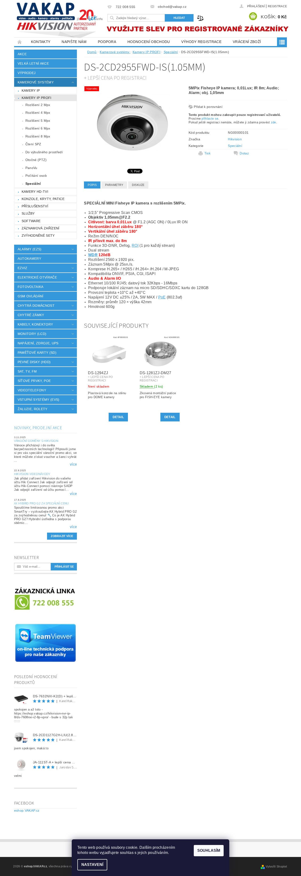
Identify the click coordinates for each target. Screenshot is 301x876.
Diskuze (138, 185)
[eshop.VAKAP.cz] (59, 21)
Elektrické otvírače (37, 277)
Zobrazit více (62, 536)
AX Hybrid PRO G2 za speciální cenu (41, 503)
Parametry (114, 185)
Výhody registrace (201, 42)
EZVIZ (23, 268)
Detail (118, 417)
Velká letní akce (33, 63)
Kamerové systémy (36, 82)
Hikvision (235, 139)
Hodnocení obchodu (148, 42)
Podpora (107, 42)
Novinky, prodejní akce (38, 428)
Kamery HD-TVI (35, 191)
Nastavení (92, 865)
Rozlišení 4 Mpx (37, 112)
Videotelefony (32, 390)
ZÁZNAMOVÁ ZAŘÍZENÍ (40, 228)
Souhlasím (208, 850)
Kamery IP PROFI (36, 98)
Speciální (33, 183)
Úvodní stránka (19, 42)
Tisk (207, 153)
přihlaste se (210, 118)
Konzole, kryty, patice (43, 199)
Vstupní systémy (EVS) (38, 399)
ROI (135, 245)
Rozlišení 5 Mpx (37, 120)
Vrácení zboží (247, 42)
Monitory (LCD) (32, 334)
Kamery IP (31, 90)
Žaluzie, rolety (33, 409)
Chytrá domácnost (36, 305)
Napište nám (74, 42)
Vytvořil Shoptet (276, 866)
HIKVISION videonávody (32, 474)
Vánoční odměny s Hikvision (36, 441)
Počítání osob (36, 175)
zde (273, 122)
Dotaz (244, 153)
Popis (92, 185)
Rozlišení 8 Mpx (37, 136)
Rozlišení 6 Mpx (37, 128)
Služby (28, 213)
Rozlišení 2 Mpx (37, 105)
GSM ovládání (31, 296)
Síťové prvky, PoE (34, 381)
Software (31, 221)
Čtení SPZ (33, 144)
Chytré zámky (31, 315)
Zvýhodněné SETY (38, 235)
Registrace (277, 6)
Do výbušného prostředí (44, 152)
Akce (22, 54)
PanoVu (31, 168)
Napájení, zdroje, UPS (38, 343)
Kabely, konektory (35, 324)
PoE (162, 297)
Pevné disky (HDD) (34, 362)
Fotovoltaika (31, 287)
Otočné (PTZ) (36, 160)
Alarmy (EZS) (30, 249)
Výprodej (27, 73)
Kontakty (41, 42)
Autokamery (29, 258)
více (73, 464)
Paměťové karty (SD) (37, 352)
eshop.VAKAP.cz (26, 810)
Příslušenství (35, 206)
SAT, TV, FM (27, 371)
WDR (93, 255)
